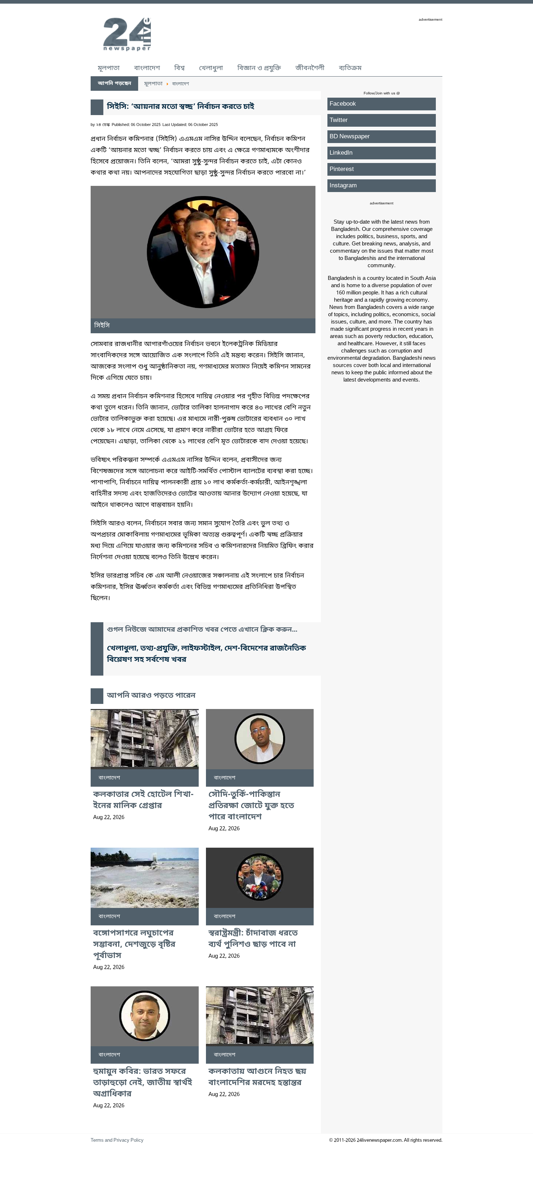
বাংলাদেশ (147, 68)
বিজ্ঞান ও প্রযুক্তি (259, 68)
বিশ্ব (179, 68)
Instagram (343, 186)
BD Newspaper (350, 137)
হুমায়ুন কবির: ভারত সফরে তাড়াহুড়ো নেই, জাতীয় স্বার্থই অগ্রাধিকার (142, 1083)
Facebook (343, 104)
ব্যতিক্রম (350, 68)
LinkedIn (341, 153)
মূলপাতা (109, 68)
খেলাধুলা (211, 68)
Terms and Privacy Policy (117, 1140)
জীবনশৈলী (310, 68)
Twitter (339, 120)
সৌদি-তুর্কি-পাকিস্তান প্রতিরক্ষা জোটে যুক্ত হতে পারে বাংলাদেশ (251, 806)
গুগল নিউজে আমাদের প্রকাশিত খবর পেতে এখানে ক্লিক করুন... (202, 630)
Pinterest (342, 169)
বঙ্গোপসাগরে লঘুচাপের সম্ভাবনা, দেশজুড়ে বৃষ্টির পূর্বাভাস (134, 944)
